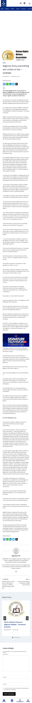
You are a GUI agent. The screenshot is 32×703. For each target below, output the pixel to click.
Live (12, 701)
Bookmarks (20, 701)
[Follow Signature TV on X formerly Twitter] (16, 571)
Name (5, 677)
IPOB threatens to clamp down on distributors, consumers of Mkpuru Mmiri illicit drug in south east (8, 584)
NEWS (4, 62)
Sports (18, 8)
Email (5, 684)
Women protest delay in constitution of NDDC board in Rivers (24, 582)
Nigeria (7, 8)
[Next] (27, 618)
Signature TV (7, 76)
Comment (5, 654)
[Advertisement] (16, 27)
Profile (28, 701)
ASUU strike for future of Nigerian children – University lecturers (15, 624)
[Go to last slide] (4, 618)
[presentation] (16, 609)
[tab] (12, 637)
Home (4, 701)
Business (23, 8)
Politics (13, 8)
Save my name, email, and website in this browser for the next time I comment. (17, 689)
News (2, 8)
